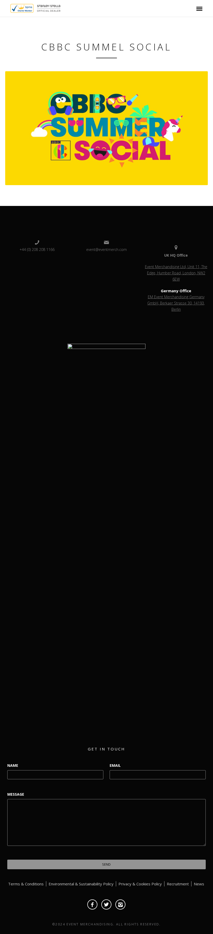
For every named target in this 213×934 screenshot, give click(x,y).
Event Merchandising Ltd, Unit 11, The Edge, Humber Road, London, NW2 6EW (176, 273)
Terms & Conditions (26, 883)
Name (12, 765)
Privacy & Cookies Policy (140, 883)
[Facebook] (92, 904)
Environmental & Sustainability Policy (81, 883)
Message (15, 794)
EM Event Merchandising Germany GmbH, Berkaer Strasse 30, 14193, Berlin (176, 303)
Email (115, 765)
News (199, 883)
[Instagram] (120, 904)
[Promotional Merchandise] (6, 7)
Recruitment (178, 883)
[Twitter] (106, 904)
